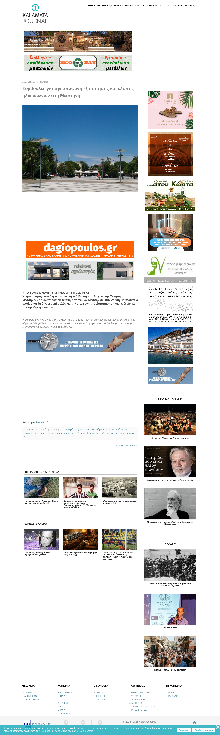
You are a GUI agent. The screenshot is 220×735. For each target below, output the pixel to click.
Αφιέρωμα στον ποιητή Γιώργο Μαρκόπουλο (170, 480)
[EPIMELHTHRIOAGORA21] (170, 377)
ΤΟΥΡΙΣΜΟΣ (99, 699)
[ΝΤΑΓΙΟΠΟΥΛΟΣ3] (80, 251)
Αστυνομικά (42, 422)
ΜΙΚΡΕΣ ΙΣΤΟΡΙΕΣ (138, 710)
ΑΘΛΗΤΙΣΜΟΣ (135, 703)
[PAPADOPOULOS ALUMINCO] (80, 272)
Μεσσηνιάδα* (170, 628)
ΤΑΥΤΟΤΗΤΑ (171, 692)
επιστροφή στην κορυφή (125, 445)
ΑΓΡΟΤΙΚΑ (98, 692)
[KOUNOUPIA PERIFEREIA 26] (170, 234)
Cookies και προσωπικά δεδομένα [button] (59, 731)
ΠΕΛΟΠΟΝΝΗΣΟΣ (30, 696)
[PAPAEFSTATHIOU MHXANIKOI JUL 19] (170, 347)
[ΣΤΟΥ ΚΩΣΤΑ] (170, 196)
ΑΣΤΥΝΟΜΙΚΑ (64, 703)
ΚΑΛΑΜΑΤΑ (27, 692)
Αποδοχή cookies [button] (204, 730)
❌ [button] (218, 727)
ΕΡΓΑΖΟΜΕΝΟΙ (65, 692)
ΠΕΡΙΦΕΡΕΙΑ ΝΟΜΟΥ (32, 699)
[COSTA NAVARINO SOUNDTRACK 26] (170, 155)
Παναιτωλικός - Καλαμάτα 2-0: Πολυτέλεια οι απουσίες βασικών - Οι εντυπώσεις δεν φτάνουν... (118, 555)
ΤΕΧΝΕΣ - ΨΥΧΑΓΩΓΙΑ (139, 692)
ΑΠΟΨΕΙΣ (62, 706)
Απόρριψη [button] (184, 730)
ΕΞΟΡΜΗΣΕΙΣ (64, 713)
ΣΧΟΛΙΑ (61, 710)
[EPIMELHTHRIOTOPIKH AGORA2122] (80, 343)
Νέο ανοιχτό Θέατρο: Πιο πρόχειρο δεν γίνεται (37, 553)
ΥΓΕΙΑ (60, 699)
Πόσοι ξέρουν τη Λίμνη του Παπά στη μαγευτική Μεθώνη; (41, 502)
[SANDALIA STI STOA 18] (170, 111)
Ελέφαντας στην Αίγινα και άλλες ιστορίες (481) (119, 502)
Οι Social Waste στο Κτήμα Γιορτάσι (170, 438)
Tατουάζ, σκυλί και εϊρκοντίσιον (170, 670)
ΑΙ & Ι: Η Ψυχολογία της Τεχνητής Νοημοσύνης (80, 553)
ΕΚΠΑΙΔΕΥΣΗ (64, 696)
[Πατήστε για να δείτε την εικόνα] (80, 148)
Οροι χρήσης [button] (86, 731)
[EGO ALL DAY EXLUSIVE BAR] (78, 42)
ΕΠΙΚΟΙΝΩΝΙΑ (171, 696)
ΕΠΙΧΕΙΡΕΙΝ (99, 696)
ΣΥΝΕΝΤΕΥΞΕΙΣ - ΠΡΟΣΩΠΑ (142, 706)
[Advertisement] (80, 217)
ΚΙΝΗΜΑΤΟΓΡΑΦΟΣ (138, 699)
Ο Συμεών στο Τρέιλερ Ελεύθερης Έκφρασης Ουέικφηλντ (170, 523)
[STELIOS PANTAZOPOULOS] (170, 306)
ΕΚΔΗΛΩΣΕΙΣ (135, 696)
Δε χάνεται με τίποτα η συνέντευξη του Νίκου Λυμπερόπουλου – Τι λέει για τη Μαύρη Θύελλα (80, 504)
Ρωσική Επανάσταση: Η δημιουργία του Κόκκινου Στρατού (170, 584)
